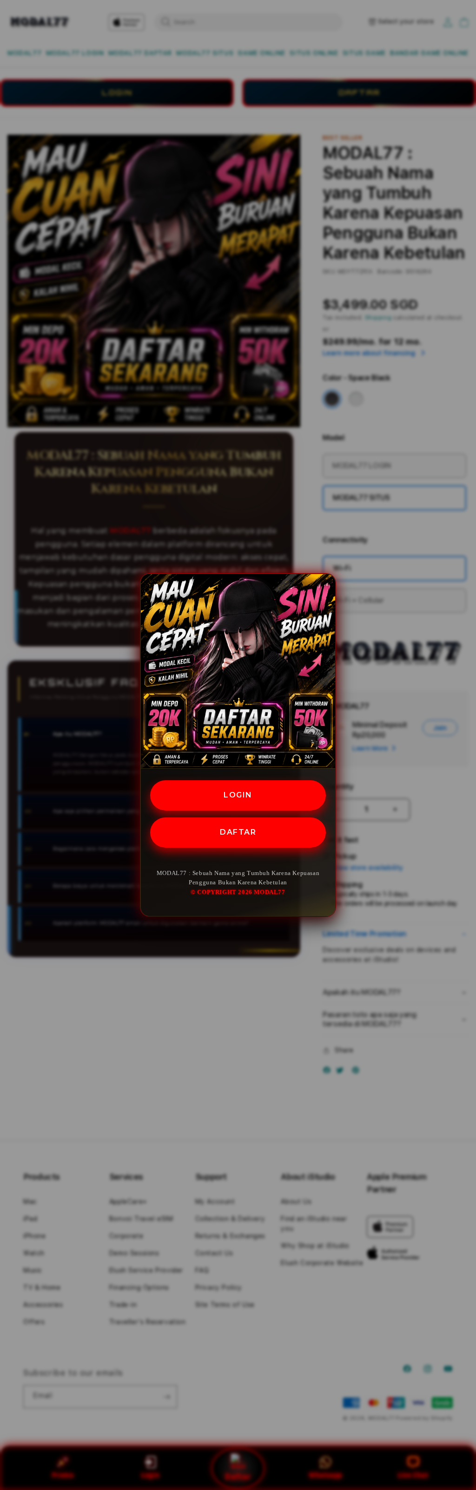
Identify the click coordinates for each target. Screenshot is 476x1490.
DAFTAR (238, 832)
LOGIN (238, 795)
